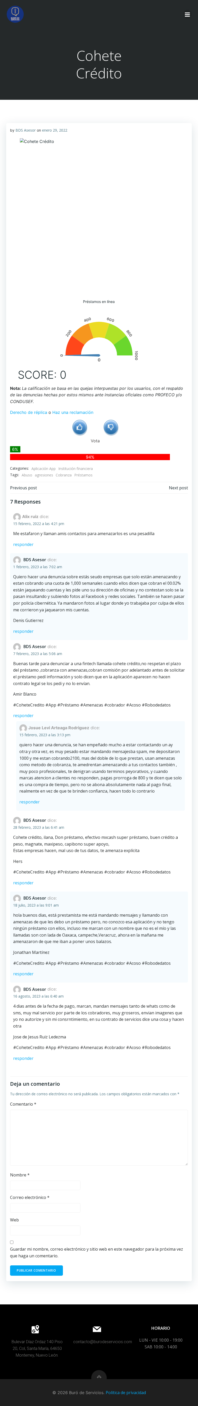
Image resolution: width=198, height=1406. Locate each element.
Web (14, 1220)
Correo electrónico (30, 1197)
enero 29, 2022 (54, 130)
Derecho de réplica (28, 412)
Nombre (20, 1175)
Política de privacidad (126, 1392)
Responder (23, 544)
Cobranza (64, 475)
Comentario (23, 1104)
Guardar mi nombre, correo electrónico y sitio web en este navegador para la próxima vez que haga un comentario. (96, 1252)
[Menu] (187, 14)
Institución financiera (75, 468)
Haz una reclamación (72, 412)
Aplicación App (43, 468)
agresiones (44, 475)
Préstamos (83, 475)
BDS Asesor (25, 130)
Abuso (27, 475)
